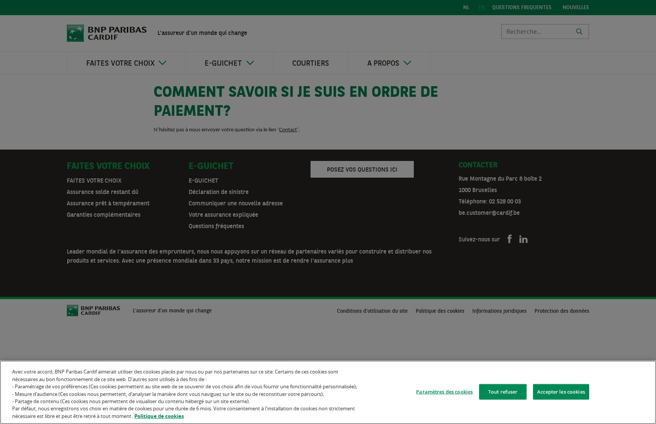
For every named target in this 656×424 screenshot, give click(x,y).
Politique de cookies (159, 416)
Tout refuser (503, 391)
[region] (328, 392)
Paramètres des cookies (444, 391)
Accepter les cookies (561, 391)
